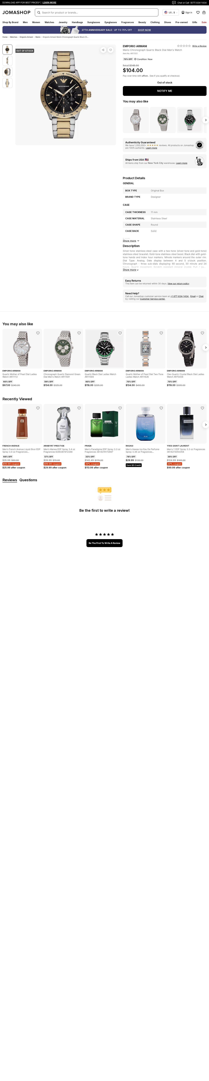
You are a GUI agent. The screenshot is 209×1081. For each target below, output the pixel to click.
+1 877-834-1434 (179, 296)
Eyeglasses (111, 22)
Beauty (142, 22)
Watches (49, 22)
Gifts (194, 22)
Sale (204, 22)
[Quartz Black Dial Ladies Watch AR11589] (120, 333)
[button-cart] (204, 12)
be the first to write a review (104, 543)
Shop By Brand (10, 22)
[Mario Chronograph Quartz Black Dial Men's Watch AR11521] (111, 50)
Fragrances (127, 22)
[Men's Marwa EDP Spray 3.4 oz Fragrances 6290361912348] (79, 408)
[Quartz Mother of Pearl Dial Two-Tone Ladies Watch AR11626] (161, 333)
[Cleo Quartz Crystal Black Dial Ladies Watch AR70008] (202, 333)
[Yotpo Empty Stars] (184, 46)
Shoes (167, 22)
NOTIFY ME (164, 90)
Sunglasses (93, 22)
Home (4, 37)
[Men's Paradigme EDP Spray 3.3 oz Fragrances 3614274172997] (120, 408)
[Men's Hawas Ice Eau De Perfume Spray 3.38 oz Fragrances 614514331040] (161, 408)
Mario (37, 37)
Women (36, 22)
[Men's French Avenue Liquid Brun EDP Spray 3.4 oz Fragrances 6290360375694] (38, 408)
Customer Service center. (152, 299)
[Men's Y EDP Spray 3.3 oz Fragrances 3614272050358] (202, 408)
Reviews (9, 480)
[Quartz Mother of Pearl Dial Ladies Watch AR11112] (38, 333)
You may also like (135, 101)
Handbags (77, 22)
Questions (28, 480)
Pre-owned (181, 22)
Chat (201, 296)
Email (193, 296)
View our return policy (178, 283)
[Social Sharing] (103, 50)
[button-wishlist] (198, 12)
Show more (129, 269)
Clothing (155, 22)
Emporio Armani (26, 37)
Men (25, 22)
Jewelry (63, 22)
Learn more (151, 148)
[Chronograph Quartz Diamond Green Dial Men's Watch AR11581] (79, 333)
